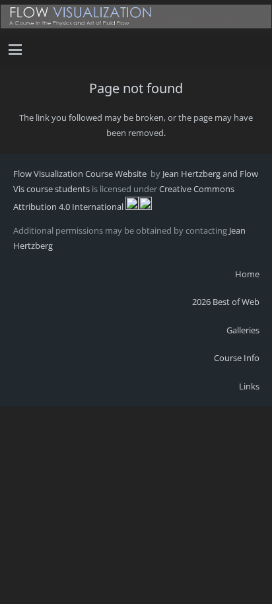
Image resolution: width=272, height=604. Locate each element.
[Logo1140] (136, 16)
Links (249, 386)
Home (247, 274)
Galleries (242, 330)
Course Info (236, 358)
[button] (15, 49)
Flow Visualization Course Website (81, 174)
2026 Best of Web (225, 302)
